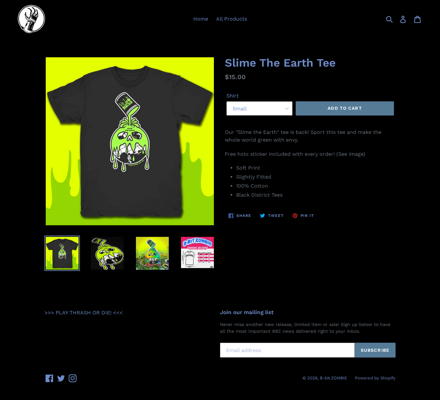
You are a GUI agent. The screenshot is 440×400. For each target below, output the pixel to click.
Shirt (232, 96)
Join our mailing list (246, 312)
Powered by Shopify (375, 378)
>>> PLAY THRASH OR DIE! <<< (83, 313)
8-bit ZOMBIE (333, 378)
